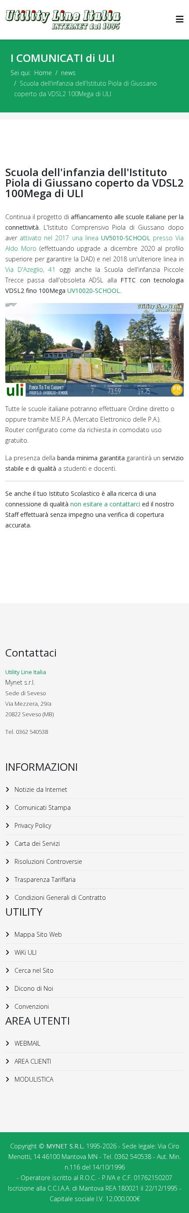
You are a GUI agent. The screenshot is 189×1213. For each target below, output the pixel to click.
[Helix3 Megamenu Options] (180, 19)
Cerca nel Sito (33, 970)
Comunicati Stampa (42, 807)
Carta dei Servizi (36, 843)
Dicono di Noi (33, 988)
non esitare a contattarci (106, 504)
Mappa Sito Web (37, 934)
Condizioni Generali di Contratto (59, 897)
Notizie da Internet (40, 789)
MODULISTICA (33, 1079)
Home (43, 73)
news (68, 73)
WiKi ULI (24, 952)
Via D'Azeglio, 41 (30, 269)
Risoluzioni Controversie (47, 861)
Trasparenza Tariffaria (44, 879)
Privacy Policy (32, 825)
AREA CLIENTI (32, 1061)
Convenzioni (31, 1006)
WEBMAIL (26, 1043)
